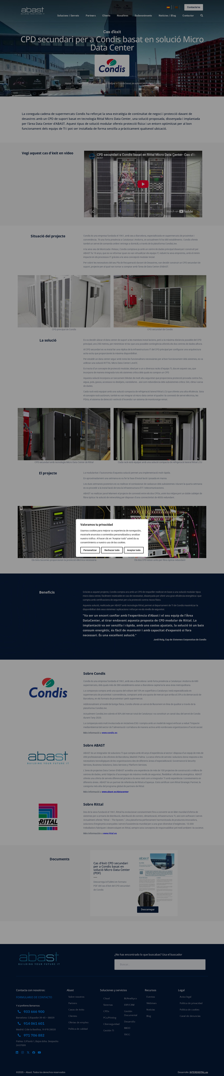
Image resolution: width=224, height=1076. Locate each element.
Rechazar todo (112, 550)
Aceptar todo (134, 550)
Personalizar (90, 550)
